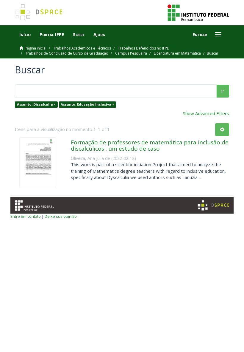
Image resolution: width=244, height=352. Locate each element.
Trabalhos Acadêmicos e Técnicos (82, 48)
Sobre (79, 34)
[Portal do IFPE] (198, 12)
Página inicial (35, 48)
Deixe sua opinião (61, 216)
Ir (222, 91)
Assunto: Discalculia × (36, 104)
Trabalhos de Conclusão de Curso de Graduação (66, 53)
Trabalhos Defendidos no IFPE (143, 48)
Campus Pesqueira (131, 53)
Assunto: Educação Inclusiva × (87, 104)
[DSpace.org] (213, 205)
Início (25, 34)
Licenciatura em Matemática (177, 53)
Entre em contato (25, 216)
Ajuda (99, 34)
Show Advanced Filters (206, 113)
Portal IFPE (52, 34)
